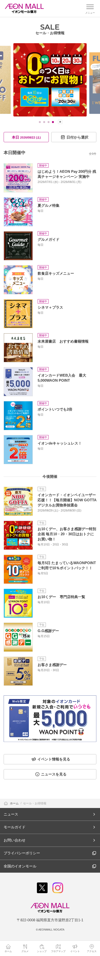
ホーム (14, 803)
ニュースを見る (54, 774)
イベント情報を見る (53, 759)
